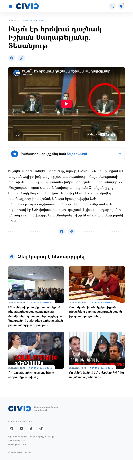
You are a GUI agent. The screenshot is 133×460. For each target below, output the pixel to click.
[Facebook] (11, 428)
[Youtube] (21, 428)
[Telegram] (40, 428)
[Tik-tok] (31, 428)
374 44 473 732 (16, 441)
